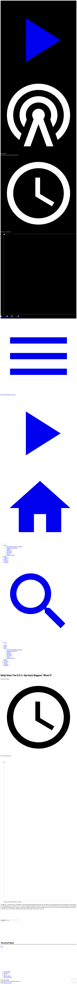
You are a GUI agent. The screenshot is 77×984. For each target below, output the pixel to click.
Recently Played (11, 555)
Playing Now (4, 318)
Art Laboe (9, 552)
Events (5, 559)
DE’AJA (8, 553)
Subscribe (6, 562)
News (5, 556)
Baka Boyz (9, 550)
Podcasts (6, 558)
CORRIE (9, 549)
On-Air (5, 545)
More (2, 946)
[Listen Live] (38, 39)
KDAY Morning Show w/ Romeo (14, 546)
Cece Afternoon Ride (12, 548)
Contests (6, 560)
